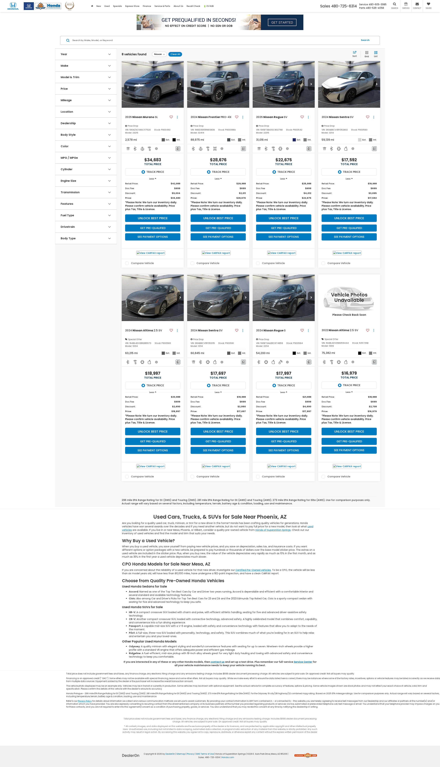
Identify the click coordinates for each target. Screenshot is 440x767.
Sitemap (181, 754)
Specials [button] (117, 6)
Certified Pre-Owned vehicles (253, 570)
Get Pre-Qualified (153, 228)
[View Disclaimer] (157, 148)
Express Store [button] (132, 6)
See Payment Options (153, 237)
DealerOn (170, 754)
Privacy (190, 754)
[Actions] (177, 117)
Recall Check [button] (193, 6)
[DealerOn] (131, 755)
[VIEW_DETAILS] (349, 298)
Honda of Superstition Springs (273, 530)
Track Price (155, 172)
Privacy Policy (85, 701)
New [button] (98, 6)
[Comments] (178, 148)
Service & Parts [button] (162, 6)
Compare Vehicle (142, 263)
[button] (180, 84)
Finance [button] (147, 6)
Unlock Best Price (153, 218)
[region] (152, 197)
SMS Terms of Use (205, 754)
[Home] (92, 6)
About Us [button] (178, 6)
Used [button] (107, 6)
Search (365, 40)
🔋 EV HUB (209, 6)
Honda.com (228, 757)
